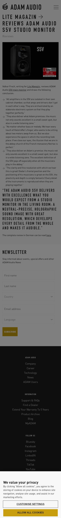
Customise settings (31, 504)
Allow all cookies (30, 512)
